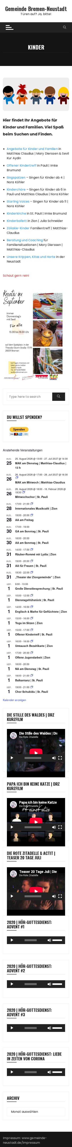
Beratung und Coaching (25, 240)
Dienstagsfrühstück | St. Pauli (34, 600)
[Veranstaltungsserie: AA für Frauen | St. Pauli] (31, 561)
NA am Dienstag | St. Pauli (32, 669)
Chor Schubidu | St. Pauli (31, 692)
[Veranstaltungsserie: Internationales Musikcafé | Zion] (31, 503)
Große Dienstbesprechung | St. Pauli (39, 588)
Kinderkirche (16, 213)
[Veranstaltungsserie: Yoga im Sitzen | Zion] (31, 618)
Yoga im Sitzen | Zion (29, 623)
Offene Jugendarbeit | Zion (32, 657)
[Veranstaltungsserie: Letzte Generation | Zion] (31, 641)
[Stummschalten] (54, 758)
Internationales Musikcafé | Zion (36, 508)
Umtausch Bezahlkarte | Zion (34, 646)
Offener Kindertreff (21, 165)
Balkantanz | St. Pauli (29, 680)
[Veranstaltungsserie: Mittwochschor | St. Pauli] (23, 492)
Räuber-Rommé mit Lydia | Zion (35, 554)
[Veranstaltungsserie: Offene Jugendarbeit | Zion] (31, 652)
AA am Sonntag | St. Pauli (32, 543)
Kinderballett (17, 221)
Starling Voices (18, 201)
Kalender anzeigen (14, 700)
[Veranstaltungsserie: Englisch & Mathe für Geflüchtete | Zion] (31, 606)
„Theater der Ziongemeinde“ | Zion (37, 577)
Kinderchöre (16, 189)
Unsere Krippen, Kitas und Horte (31, 257)
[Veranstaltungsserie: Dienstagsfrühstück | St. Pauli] (31, 595)
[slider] (57, 939)
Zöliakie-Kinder (18, 228)
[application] (36, 745)
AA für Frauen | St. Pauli (30, 566)
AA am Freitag (24, 520)
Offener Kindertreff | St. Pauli (33, 634)
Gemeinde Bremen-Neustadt (36, 9)
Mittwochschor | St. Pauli (31, 497)
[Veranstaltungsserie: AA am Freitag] (31, 515)
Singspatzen (16, 177)
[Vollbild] (60, 758)
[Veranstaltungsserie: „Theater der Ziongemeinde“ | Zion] (31, 572)
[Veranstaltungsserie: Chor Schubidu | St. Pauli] (31, 687)
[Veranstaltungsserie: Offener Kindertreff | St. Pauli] (31, 629)
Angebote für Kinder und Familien (32, 149)
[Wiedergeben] (12, 758)
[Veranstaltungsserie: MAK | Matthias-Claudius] (17, 477)
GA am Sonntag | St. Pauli (32, 531)
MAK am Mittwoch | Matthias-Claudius (40, 482)
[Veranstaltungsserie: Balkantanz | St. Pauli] (31, 675)
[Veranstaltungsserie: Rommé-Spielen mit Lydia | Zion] (31, 549)
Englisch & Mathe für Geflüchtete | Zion (41, 611)
